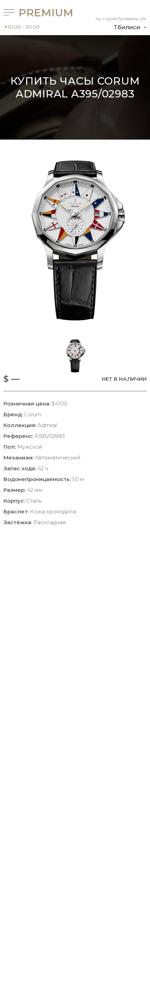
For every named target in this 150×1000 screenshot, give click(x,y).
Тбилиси (127, 27)
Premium (37, 12)
